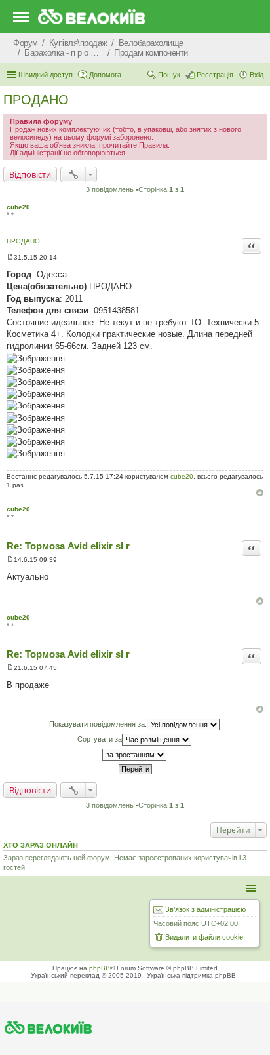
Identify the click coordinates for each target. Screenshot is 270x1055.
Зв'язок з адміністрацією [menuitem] (205, 909)
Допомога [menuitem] (105, 75)
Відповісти (30, 174)
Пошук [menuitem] (169, 75)
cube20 (18, 206)
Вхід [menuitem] (256, 75)
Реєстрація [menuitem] (215, 75)
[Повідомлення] (10, 257)
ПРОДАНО (36, 99)
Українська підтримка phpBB (191, 975)
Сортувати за (99, 739)
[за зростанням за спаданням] (135, 755)
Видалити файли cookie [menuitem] (204, 937)
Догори (259, 492)
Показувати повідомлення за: (98, 724)
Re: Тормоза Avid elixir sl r (68, 545)
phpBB (99, 968)
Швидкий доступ (45, 75)
